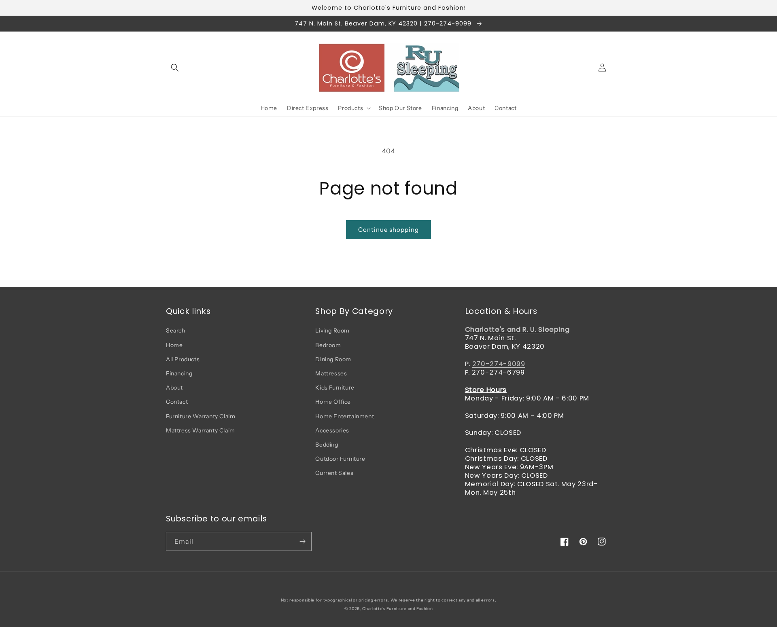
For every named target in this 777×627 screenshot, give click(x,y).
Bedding (326, 444)
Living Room (332, 330)
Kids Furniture (334, 387)
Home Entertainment (344, 416)
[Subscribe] (302, 541)
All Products (183, 359)
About (174, 387)
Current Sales (334, 473)
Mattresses (331, 373)
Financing (179, 373)
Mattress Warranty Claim (200, 430)
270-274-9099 (498, 364)
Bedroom (328, 345)
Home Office (333, 401)
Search (175, 330)
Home (174, 345)
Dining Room (333, 359)
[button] (175, 67)
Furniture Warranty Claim (200, 416)
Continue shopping (388, 229)
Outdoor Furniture (340, 458)
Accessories (332, 430)
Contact (177, 401)
